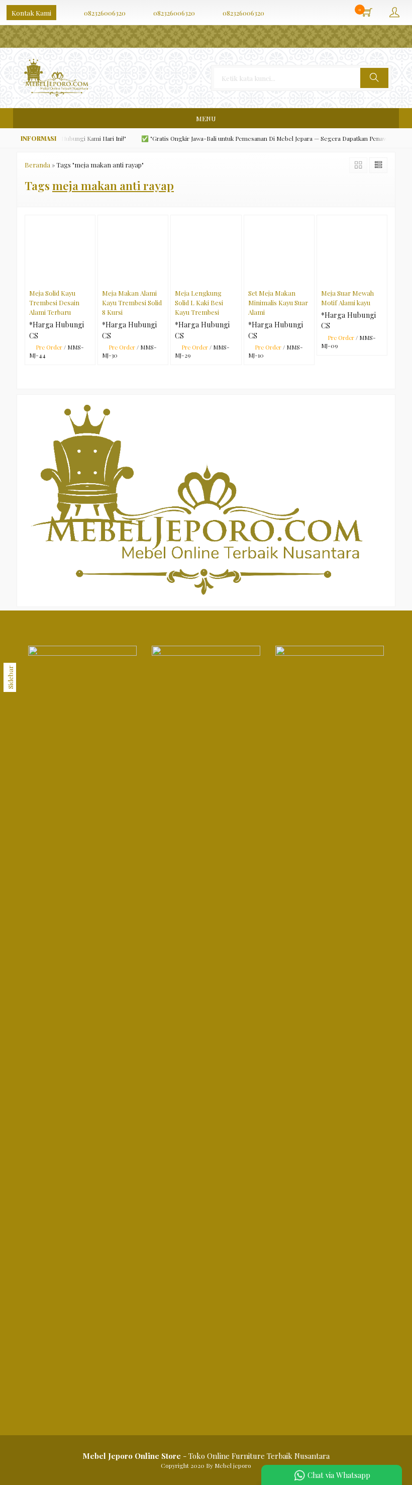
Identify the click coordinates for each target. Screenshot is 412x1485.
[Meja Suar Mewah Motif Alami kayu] (352, 249)
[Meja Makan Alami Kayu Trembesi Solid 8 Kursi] (133, 249)
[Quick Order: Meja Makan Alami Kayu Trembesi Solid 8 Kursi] (162, 278)
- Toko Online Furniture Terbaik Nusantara (206, 1456)
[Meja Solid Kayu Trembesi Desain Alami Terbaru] (60, 249)
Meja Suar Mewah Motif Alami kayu (347, 298)
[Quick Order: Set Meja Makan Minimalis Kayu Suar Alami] (308, 278)
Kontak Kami (31, 12)
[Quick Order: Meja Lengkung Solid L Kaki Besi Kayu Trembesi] (236, 278)
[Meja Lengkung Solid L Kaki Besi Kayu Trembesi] (206, 249)
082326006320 (105, 12)
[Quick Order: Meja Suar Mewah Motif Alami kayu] (381, 278)
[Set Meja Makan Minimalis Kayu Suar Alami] (279, 249)
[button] (374, 78)
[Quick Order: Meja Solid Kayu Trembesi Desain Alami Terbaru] (89, 278)
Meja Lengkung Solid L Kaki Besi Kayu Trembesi (199, 302)
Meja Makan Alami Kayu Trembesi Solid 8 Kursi (132, 302)
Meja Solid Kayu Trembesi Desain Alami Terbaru (54, 302)
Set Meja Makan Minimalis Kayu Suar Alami (278, 302)
